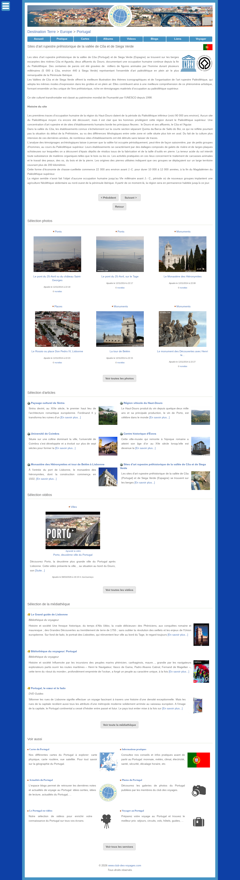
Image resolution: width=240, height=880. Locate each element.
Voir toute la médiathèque (119, 724)
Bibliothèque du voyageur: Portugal (54, 651)
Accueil (39, 38)
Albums (108, 38)
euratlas (58, 291)
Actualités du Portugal (41, 780)
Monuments (183, 231)
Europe (66, 32)
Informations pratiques (134, 749)
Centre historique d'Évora (140, 433)
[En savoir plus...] (70, 417)
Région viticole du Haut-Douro (143, 402)
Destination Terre (41, 32)
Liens (177, 38)
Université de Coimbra (45, 433)
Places (58, 306)
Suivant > (130, 197)
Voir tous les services (119, 846)
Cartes (85, 38)
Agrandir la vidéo (73, 551)
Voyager (201, 38)
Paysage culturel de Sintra (47, 402)
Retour (119, 206)
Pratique (62, 38)
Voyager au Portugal (133, 810)
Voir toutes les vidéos (119, 589)
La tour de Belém (120, 351)
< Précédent (108, 197)
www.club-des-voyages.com (124, 865)
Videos (131, 38)
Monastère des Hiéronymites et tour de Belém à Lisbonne (67, 464)
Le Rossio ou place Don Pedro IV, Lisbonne (57, 351)
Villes (74, 506)
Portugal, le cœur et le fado (48, 688)
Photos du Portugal (132, 780)
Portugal (84, 32)
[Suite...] (40, 570)
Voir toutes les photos (119, 378)
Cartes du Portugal (39, 749)
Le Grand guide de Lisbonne (49, 614)
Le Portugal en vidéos (40, 810)
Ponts (58, 231)
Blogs (154, 38)
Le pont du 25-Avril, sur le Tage (120, 276)
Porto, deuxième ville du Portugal (72, 554)
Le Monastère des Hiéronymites (183, 276)
